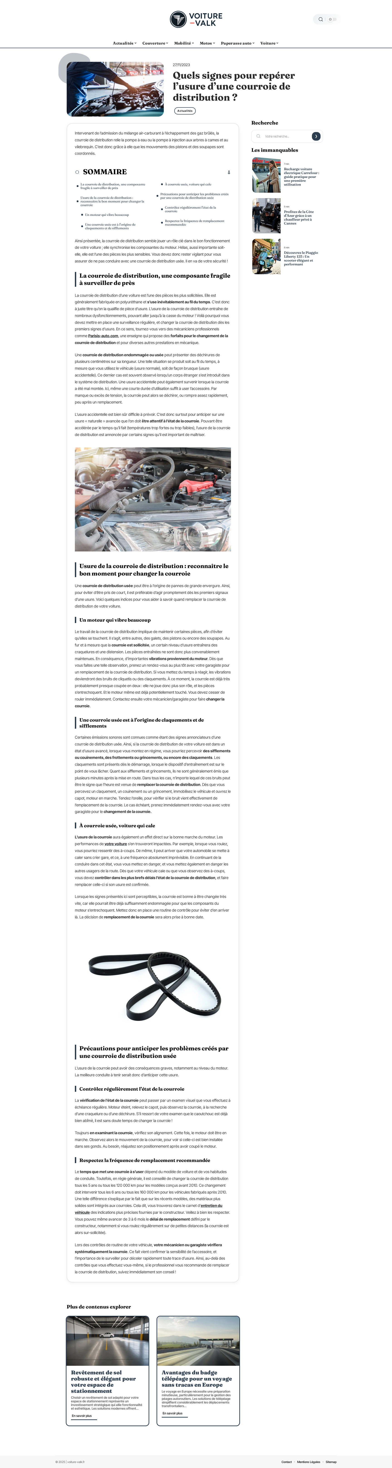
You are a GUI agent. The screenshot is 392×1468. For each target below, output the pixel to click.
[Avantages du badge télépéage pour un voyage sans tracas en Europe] (198, 1341)
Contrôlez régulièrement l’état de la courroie (190, 209)
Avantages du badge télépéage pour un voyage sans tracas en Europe (197, 1378)
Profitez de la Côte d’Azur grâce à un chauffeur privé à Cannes (299, 217)
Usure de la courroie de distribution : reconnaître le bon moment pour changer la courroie (112, 201)
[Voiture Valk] (196, 19)
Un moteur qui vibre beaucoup (107, 215)
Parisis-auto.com (103, 336)
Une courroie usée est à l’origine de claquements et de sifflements (110, 226)
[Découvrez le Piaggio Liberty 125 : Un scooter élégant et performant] (266, 256)
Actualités (185, 110)
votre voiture (116, 844)
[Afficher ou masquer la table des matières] (179, 172)
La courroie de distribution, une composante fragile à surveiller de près (113, 186)
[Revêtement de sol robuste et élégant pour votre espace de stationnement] (107, 1341)
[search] (321, 19)
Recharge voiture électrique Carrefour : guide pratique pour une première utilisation (301, 177)
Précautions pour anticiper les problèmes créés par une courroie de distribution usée (194, 196)
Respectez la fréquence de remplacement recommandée (194, 223)
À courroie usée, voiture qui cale (188, 184)
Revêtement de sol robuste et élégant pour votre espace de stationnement (103, 1381)
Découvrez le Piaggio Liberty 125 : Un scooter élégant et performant (301, 258)
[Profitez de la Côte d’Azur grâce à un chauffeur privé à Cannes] (266, 216)
